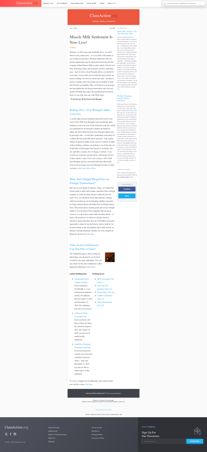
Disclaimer (96, 431)
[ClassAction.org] (21, 3)
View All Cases (53, 427)
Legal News (91, 3)
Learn (102, 3)
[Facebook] (10, 434)
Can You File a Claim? (84, 247)
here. (118, 89)
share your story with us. (87, 168)
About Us (112, 3)
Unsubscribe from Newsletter (103, 409)
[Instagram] (14, 434)
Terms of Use (97, 427)
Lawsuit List (48, 3)
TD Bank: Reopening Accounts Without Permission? (124, 98)
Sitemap (51, 441)
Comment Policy (98, 438)
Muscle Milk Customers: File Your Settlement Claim (127, 32)
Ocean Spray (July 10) (105, 292)
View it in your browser (113, 393)
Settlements (62, 3)
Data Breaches (77, 3)
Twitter (92, 267)
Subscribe (194, 441)
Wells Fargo (133, 110)
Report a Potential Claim (57, 434)
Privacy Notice (97, 434)
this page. (91, 234)
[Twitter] (6, 434)
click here (88, 384)
